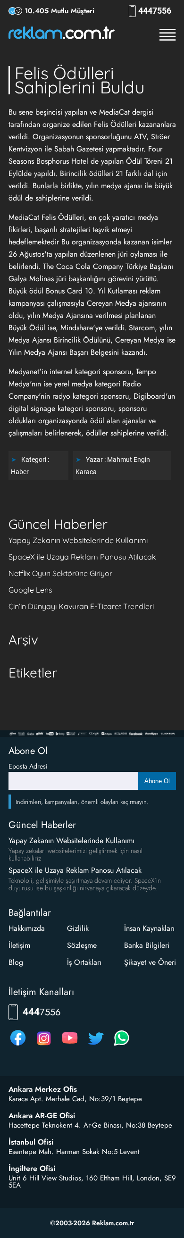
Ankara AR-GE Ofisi (41, 1116)
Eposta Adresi (28, 766)
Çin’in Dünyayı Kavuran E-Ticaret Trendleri (81, 606)
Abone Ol (157, 781)
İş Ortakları (84, 962)
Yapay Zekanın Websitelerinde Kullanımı (78, 540)
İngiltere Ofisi (31, 1168)
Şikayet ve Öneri (150, 962)
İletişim (19, 945)
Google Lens (30, 589)
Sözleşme (82, 945)
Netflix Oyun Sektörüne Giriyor (60, 573)
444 (154, 11)
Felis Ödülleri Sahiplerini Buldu (79, 80)
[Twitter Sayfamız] (95, 1045)
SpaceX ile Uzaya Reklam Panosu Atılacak (82, 556)
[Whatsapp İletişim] (121, 1045)
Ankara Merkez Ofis (42, 1089)
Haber (20, 472)
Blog (15, 962)
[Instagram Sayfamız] (43, 1045)
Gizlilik (78, 928)
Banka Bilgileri (146, 945)
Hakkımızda (26, 928)
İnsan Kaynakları (149, 928)
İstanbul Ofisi (30, 1142)
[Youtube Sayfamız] (69, 1045)
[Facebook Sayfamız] (17, 1045)
